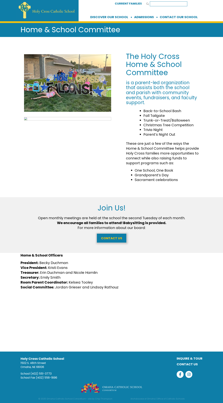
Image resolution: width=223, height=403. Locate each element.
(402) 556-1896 (46, 378)
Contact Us (111, 238)
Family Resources (69, 324)
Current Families (128, 4)
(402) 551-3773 (41, 374)
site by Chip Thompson (100, 398)
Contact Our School (179, 17)
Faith (158, 324)
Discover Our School (109, 17)
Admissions (144, 17)
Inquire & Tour (189, 358)
